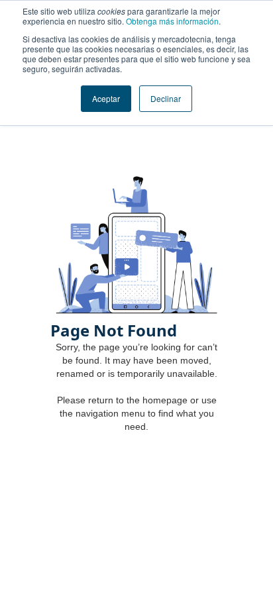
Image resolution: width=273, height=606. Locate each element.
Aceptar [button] (106, 98)
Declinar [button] (165, 98)
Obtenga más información (172, 20)
